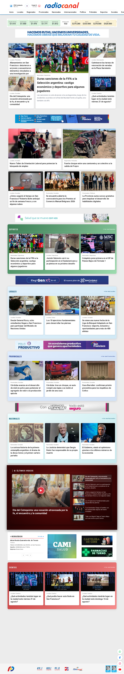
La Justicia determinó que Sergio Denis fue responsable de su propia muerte (62, 450)
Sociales (114, 12)
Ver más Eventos (110, 567)
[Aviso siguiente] (30, 555)
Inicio (11, 12)
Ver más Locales (110, 291)
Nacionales (56, 12)
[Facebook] (120, 657)
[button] (92, 478)
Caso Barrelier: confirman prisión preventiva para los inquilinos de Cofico (97, 388)
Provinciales (43, 12)
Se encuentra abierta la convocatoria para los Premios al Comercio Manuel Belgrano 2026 (60, 199)
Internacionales (70, 12)
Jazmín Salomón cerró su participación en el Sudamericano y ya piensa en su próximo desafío (61, 261)
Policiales (93, 12)
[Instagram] (120, 663)
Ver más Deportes (109, 229)
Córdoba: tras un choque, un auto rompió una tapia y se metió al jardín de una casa (61, 388)
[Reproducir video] (40, 490)
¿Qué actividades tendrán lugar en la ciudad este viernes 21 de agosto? (103, 99)
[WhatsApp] (120, 651)
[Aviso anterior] (23, 555)
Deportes (104, 12)
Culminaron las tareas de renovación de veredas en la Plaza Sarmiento (103, 65)
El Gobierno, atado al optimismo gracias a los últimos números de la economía (97, 450)
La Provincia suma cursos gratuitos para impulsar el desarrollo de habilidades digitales (98, 199)
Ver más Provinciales (108, 356)
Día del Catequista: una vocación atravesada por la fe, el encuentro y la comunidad (40, 512)
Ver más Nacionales (109, 418)
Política (83, 12)
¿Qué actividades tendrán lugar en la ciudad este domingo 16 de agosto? (97, 599)
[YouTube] (120, 669)
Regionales (31, 12)
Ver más (40, 536)
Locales (20, 12)
